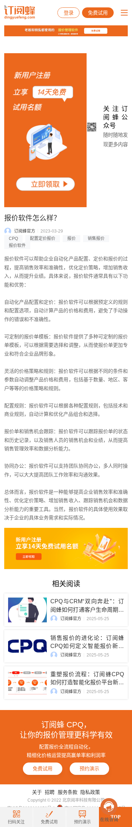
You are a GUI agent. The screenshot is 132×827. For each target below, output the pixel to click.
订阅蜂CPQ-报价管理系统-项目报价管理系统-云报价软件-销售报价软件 (19, 13)
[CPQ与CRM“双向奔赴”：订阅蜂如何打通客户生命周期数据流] (27, 609)
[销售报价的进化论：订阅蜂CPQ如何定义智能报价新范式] (27, 646)
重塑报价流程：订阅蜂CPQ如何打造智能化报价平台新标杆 (87, 682)
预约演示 (89, 768)
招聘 (50, 792)
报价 (71, 238)
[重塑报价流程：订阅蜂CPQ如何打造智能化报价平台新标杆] (27, 682)
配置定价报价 (42, 238)
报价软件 (17, 245)
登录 (69, 13)
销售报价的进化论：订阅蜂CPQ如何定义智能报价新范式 (87, 646)
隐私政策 (90, 792)
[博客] (66, 32)
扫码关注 (16, 822)
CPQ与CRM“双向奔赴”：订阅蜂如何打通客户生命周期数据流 (87, 609)
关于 (37, 792)
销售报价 (96, 238)
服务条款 (67, 792)
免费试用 (98, 13)
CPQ (13, 238)
